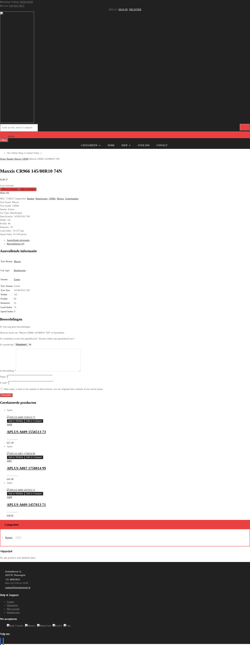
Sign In (123, 9)
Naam (3, 376)
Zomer (17, 279)
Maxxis (17, 159)
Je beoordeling (8, 371)
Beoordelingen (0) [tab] (15, 244)
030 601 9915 (16, 5)
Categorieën (89, 145)
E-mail (4, 383)
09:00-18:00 (26, 2)
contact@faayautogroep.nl (17, 587)
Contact (162, 145)
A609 (9, 424)
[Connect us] (0, 641)
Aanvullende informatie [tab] (18, 240)
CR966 (25, 159)
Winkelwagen (13, 612)
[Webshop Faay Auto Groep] (17, 122)
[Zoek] (245, 127)
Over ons (144, 145)
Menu (4, 140)
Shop (124, 145)
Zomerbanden (71, 198)
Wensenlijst (12, 605)
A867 (9, 461)
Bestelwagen (41, 198)
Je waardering (7, 344)
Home (111, 145)
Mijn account (13, 609)
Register (135, 9)
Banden (10, 159)
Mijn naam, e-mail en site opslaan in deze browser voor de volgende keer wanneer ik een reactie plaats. (53, 389)
